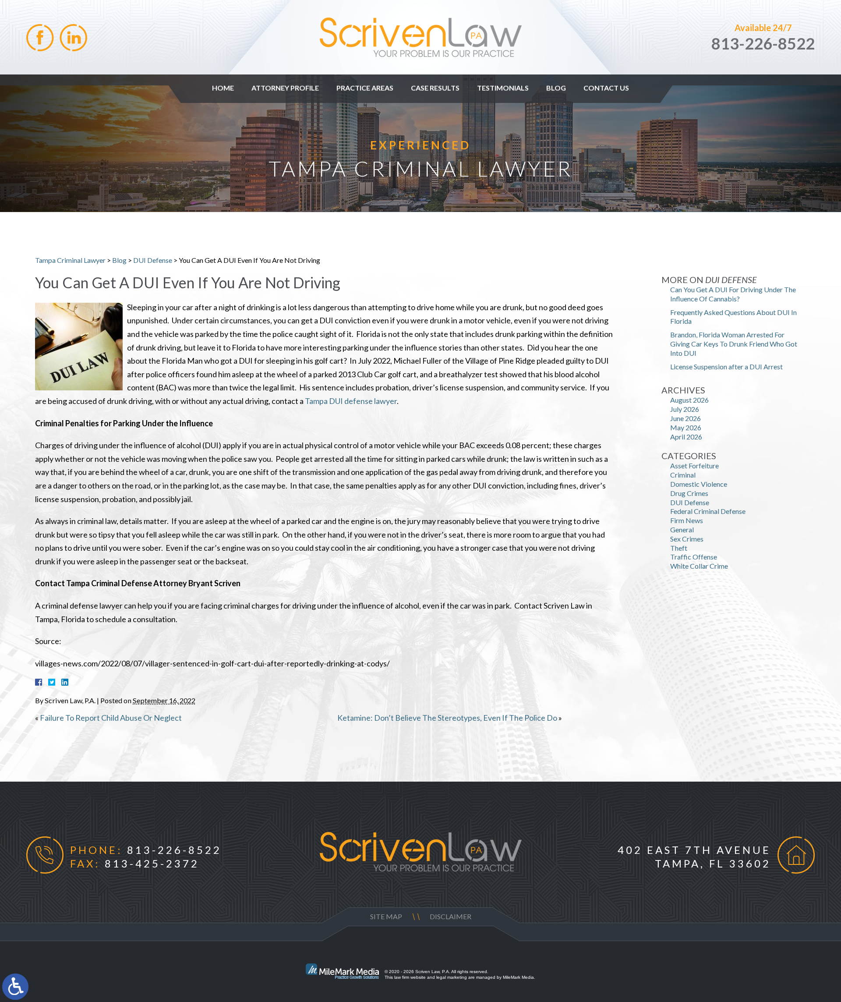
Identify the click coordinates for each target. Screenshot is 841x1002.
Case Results (435, 88)
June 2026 (685, 418)
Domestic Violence (698, 484)
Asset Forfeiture (694, 465)
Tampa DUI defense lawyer (351, 401)
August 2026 (689, 400)
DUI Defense (152, 260)
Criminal (683, 475)
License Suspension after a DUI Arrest (726, 366)
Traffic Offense (693, 556)
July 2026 (684, 409)
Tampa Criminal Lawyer (70, 260)
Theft (678, 548)
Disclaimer (450, 916)
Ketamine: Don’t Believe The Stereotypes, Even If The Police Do (447, 717)
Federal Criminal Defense (708, 511)
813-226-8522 (763, 43)
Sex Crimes (686, 539)
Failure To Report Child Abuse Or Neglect (111, 717)
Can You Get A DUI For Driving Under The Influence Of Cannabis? (733, 294)
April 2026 (686, 436)
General (682, 529)
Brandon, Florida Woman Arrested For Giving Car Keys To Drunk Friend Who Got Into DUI (733, 343)
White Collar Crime (699, 566)
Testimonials (503, 88)
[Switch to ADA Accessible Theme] (15, 987)
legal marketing (451, 977)
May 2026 (685, 427)
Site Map (386, 916)
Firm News (686, 520)
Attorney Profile (285, 88)
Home (223, 88)
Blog (556, 88)
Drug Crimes (689, 493)
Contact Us (606, 88)
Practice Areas (364, 88)
